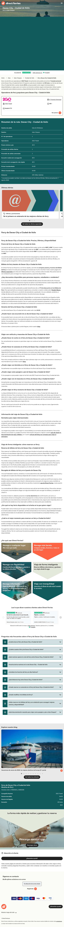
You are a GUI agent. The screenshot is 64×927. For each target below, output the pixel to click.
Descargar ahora (32, 845)
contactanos (59, 921)
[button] (33, 642)
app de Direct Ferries (46, 483)
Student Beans (56, 290)
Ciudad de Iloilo (29, 78)
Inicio (2, 78)
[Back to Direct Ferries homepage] (10, 3)
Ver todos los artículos (32, 777)
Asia (9, 78)
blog (38, 326)
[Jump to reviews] (32, 72)
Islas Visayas (18, 78)
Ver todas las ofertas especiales (32, 224)
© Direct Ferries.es (5, 918)
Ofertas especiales (7, 271)
